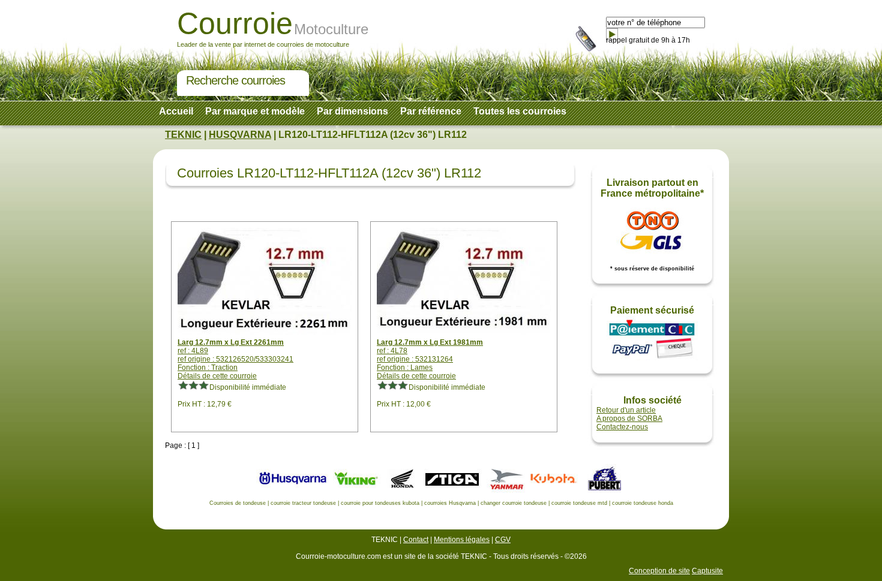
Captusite (707, 571)
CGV (503, 539)
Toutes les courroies (519, 111)
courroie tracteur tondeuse (303, 503)
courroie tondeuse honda (642, 503)
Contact (415, 539)
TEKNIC (183, 135)
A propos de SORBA (629, 418)
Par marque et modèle (255, 111)
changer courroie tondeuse (514, 503)
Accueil (176, 111)
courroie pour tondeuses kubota (380, 503)
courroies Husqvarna (450, 503)
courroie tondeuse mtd (579, 503)
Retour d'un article (626, 410)
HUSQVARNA (240, 135)
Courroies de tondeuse (237, 503)
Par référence (430, 111)
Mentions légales (462, 539)
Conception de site (659, 571)
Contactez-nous (622, 427)
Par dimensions (352, 111)
